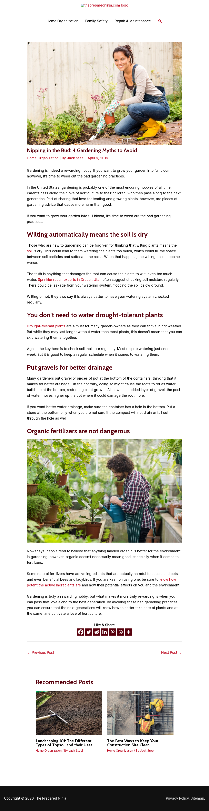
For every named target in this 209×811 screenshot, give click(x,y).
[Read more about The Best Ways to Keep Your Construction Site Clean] (140, 713)
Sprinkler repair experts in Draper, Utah (69, 280)
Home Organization (62, 21)
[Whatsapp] (120, 632)
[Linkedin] (104, 632)
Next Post (171, 652)
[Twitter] (88, 632)
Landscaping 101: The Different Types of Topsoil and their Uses (64, 742)
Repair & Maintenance (133, 21)
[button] (160, 21)
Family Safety (96, 21)
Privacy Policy (177, 798)
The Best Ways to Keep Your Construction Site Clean (132, 742)
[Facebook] (80, 632)
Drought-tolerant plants (46, 326)
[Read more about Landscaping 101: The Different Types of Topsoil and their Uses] (69, 713)
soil (29, 251)
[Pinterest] (112, 632)
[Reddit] (96, 632)
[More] (128, 632)
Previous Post (40, 652)
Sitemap (197, 798)
